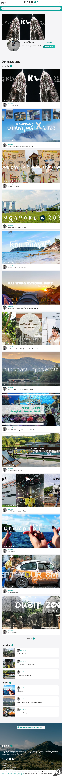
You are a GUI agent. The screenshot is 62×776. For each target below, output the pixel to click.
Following (50, 47)
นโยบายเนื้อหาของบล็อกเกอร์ (8, 769)
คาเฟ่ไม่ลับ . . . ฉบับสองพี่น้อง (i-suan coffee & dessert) (23, 349)
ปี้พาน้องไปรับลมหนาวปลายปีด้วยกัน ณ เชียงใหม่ (20, 146)
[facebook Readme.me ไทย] (3, 759)
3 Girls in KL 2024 (13, 106)
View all (29, 638)
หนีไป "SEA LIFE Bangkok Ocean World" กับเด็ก (21, 430)
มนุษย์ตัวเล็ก (10, 104)
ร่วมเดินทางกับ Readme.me (9, 767)
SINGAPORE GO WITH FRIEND (17, 227)
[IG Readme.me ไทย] (13, 759)
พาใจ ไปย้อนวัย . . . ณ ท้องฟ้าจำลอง (17, 511)
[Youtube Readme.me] (10, 759)
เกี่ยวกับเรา (4, 763)
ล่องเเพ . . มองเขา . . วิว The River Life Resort (20, 389)
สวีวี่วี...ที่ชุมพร (11, 552)
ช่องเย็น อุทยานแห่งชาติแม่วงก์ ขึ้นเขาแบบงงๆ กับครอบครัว (23, 308)
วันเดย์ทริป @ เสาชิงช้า (14, 187)
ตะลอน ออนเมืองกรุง (13, 592)
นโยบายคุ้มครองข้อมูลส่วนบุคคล (15, 774)
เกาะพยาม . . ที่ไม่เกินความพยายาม (17, 268)
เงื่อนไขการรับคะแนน (7, 765)
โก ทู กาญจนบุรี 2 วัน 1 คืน (15, 471)
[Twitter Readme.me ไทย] (7, 759)
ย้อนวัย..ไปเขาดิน (12, 633)
